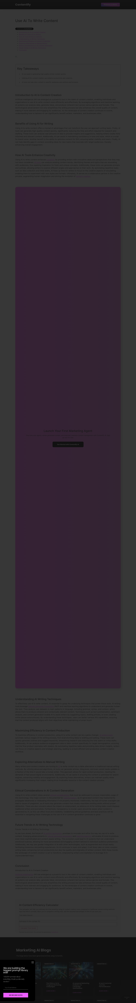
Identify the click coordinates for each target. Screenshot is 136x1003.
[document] (68, 501)
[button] (32, 962)
